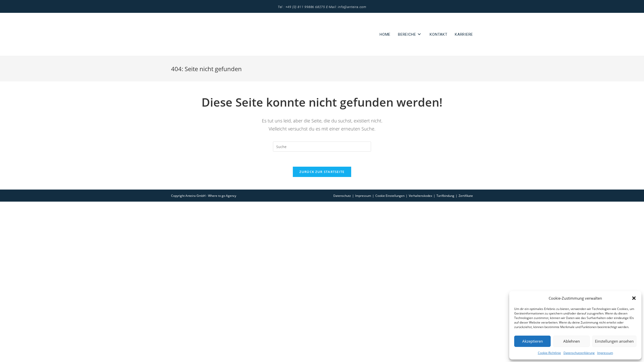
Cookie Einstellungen (390, 196)
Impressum (605, 353)
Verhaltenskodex (420, 196)
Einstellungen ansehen (614, 341)
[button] (633, 298)
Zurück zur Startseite (321, 171)
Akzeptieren (532, 341)
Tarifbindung (445, 196)
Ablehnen (571, 341)
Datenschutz (342, 196)
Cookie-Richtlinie (549, 353)
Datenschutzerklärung (579, 353)
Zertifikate (466, 196)
